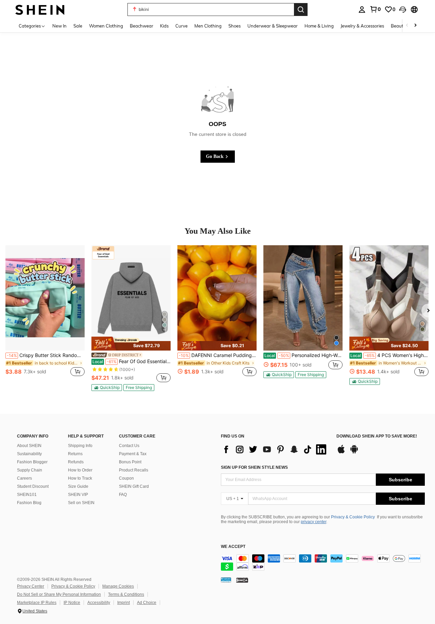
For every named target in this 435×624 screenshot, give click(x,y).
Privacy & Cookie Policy (353, 517)
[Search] (301, 9)
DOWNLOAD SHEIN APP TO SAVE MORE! (376, 436)
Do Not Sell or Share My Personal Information (59, 594)
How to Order (80, 470)
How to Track (80, 478)
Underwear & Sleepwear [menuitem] (272, 26)
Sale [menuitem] (77, 26)
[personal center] (362, 9)
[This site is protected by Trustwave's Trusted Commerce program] (226, 579)
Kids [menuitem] (164, 26)
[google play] (354, 452)
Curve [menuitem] (181, 26)
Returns (75, 453)
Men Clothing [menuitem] (208, 26)
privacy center (313, 521)
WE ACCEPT (233, 547)
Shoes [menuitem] (234, 26)
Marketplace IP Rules (36, 602)
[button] (403, 9)
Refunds (76, 462)
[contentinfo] (323, 562)
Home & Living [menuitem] (319, 26)
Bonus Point (130, 462)
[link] (375, 9)
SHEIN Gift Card (134, 486)
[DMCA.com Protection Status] (242, 579)
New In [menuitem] (59, 26)
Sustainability (29, 453)
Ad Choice (146, 602)
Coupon (126, 478)
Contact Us (129, 445)
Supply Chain (29, 470)
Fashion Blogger (32, 462)
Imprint (123, 602)
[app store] (341, 452)
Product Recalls (133, 470)
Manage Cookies (118, 586)
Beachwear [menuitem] (141, 26)
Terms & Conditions (126, 594)
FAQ (123, 494)
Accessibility (98, 602)
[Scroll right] (415, 25)
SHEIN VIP (78, 494)
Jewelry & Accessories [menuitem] (362, 26)
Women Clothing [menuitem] (106, 26)
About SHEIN (29, 445)
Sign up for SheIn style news (254, 467)
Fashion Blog (29, 502)
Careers (24, 478)
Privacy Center (30, 586)
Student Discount (33, 486)
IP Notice (72, 602)
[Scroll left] (407, 25)
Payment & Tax (132, 453)
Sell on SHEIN (81, 502)
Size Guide (78, 486)
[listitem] (45, 314)
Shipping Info (80, 445)
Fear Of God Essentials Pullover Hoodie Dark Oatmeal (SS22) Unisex (131, 361)
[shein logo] (40, 9)
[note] (131, 344)
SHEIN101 (27, 494)
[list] (275, 449)
